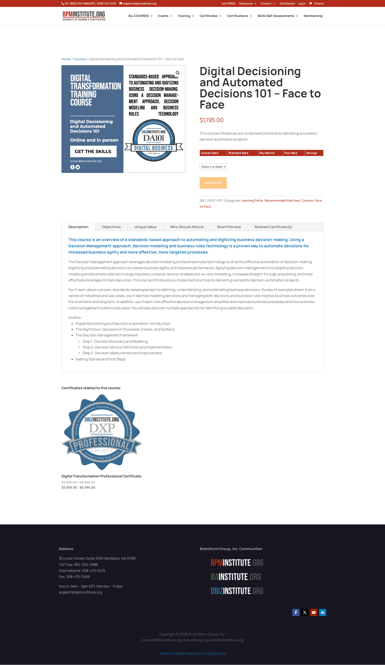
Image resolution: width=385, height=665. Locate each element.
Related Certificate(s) (273, 226)
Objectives (111, 226)
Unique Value (145, 226)
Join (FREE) (228, 3)
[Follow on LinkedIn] (322, 612)
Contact (266, 3)
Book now (213, 183)
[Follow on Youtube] (313, 612)
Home (65, 59)
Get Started (287, 3)
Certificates (209, 16)
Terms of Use (169, 653)
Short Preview (229, 226)
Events (163, 16)
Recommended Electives (282, 200)
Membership (313, 16)
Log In (301, 3)
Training (184, 16)
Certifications (237, 16)
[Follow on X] (304, 612)
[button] (178, 73)
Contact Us (216, 653)
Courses (79, 59)
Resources (246, 3)
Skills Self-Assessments (276, 16)
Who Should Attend (186, 226)
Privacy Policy (194, 653)
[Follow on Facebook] (295, 612)
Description (78, 226)
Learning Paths (252, 200)
